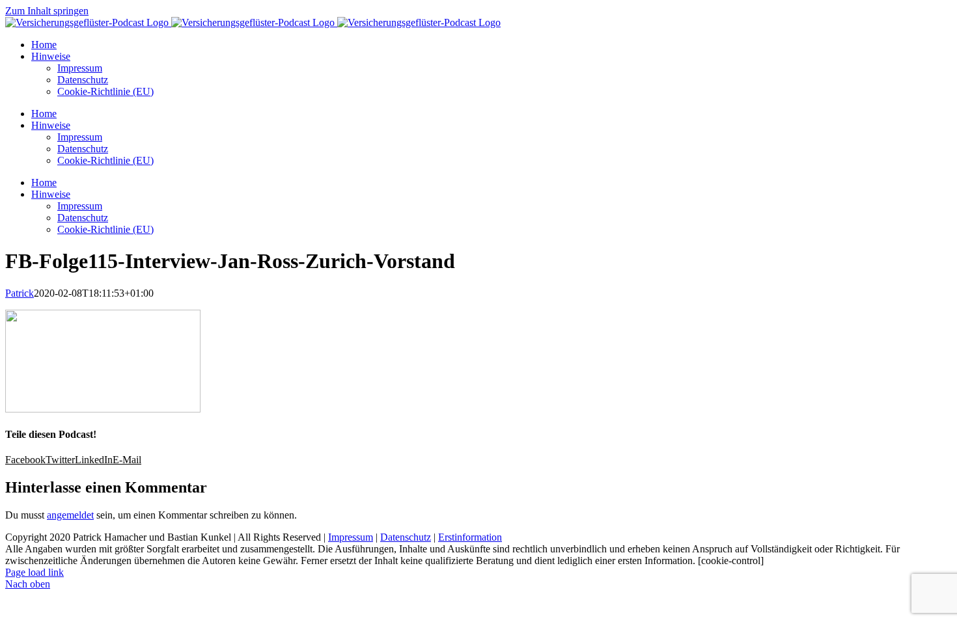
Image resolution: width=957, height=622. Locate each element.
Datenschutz (405, 537)
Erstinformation (470, 537)
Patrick (19, 293)
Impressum (350, 537)
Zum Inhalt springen (47, 10)
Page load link (34, 572)
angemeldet (70, 515)
